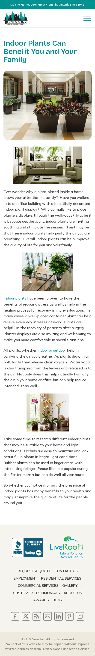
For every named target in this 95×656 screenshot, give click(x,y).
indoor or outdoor (51, 350)
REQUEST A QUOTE (34, 571)
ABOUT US (73, 593)
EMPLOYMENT (25, 578)
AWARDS (41, 600)
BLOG (57, 600)
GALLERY (69, 585)
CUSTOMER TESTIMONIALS (36, 593)
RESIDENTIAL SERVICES (61, 578)
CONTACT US (66, 571)
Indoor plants (14, 298)
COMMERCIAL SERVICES (38, 585)
